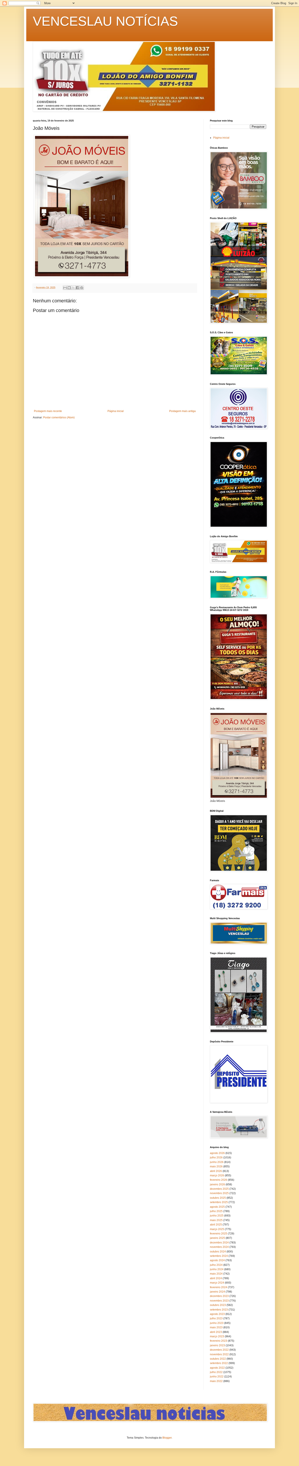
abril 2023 (216, 1332)
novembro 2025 (219, 1193)
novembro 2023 (219, 1300)
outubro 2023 (218, 1305)
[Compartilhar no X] (73, 287)
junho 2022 (216, 1376)
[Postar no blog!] (69, 287)
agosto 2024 (217, 1260)
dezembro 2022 (219, 1349)
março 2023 (217, 1336)
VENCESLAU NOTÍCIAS (105, 21)
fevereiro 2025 (218, 1233)
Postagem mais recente (48, 411)
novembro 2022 (219, 1354)
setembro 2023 (219, 1309)
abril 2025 (216, 1224)
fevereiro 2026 (218, 1179)
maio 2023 (216, 1327)
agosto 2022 (217, 1367)
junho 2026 (216, 1162)
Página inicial (115, 411)
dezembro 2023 (219, 1296)
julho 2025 (216, 1211)
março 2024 (217, 1282)
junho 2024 (216, 1269)
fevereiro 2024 (218, 1287)
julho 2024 (216, 1264)
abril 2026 (216, 1171)
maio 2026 (216, 1166)
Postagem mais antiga (182, 411)
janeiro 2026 (217, 1184)
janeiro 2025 (217, 1238)
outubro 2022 (218, 1358)
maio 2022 (216, 1381)
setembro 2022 (219, 1363)
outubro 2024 (218, 1251)
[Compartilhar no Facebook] (77, 287)
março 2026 (217, 1175)
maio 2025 (216, 1220)
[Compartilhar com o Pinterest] (81, 287)
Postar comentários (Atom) (59, 417)
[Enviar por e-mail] (65, 287)
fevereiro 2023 (218, 1340)
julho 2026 (216, 1157)
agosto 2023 (217, 1314)
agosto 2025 (217, 1206)
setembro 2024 (219, 1255)
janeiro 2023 (217, 1345)
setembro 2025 (219, 1202)
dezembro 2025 (219, 1188)
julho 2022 (216, 1372)
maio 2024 (216, 1273)
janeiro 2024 (217, 1291)
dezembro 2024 (219, 1242)
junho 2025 (216, 1215)
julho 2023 (216, 1318)
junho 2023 (216, 1323)
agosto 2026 (217, 1153)
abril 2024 (216, 1278)
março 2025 (217, 1229)
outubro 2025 (218, 1197)
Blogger (167, 1437)
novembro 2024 (219, 1246)
